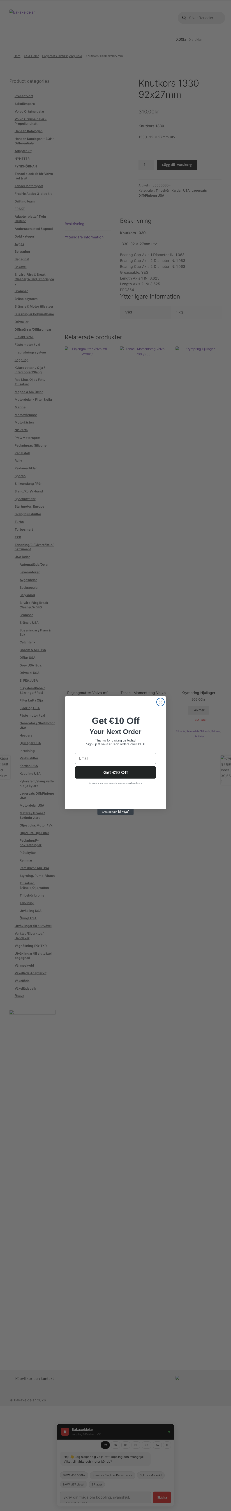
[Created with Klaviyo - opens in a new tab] (115, 812)
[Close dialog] (160, 702)
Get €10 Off (115, 772)
